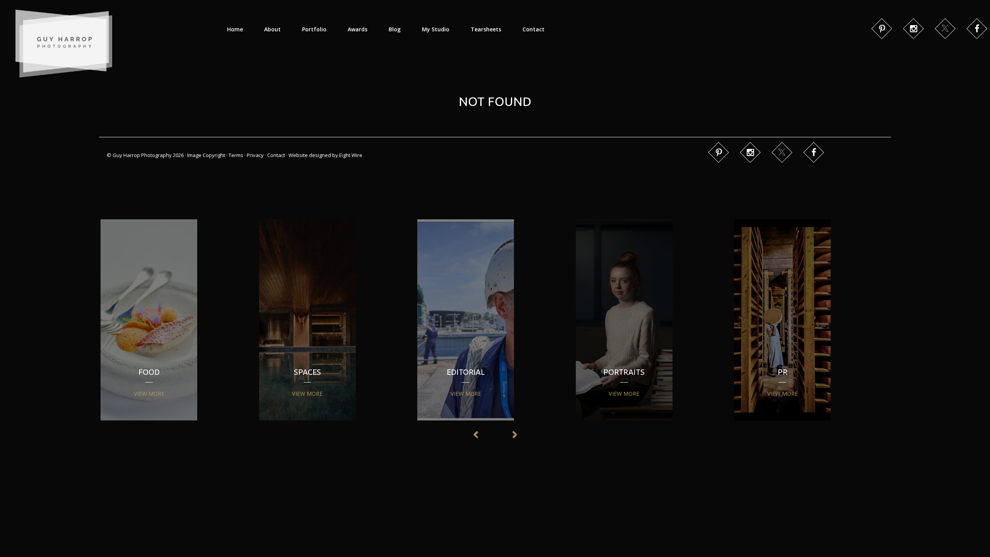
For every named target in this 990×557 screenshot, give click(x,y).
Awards (357, 29)
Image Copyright (206, 155)
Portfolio (314, 29)
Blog (395, 29)
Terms (236, 155)
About (272, 29)
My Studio (435, 29)
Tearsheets (486, 29)
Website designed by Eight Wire (325, 155)
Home (235, 29)
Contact (533, 29)
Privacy (255, 155)
